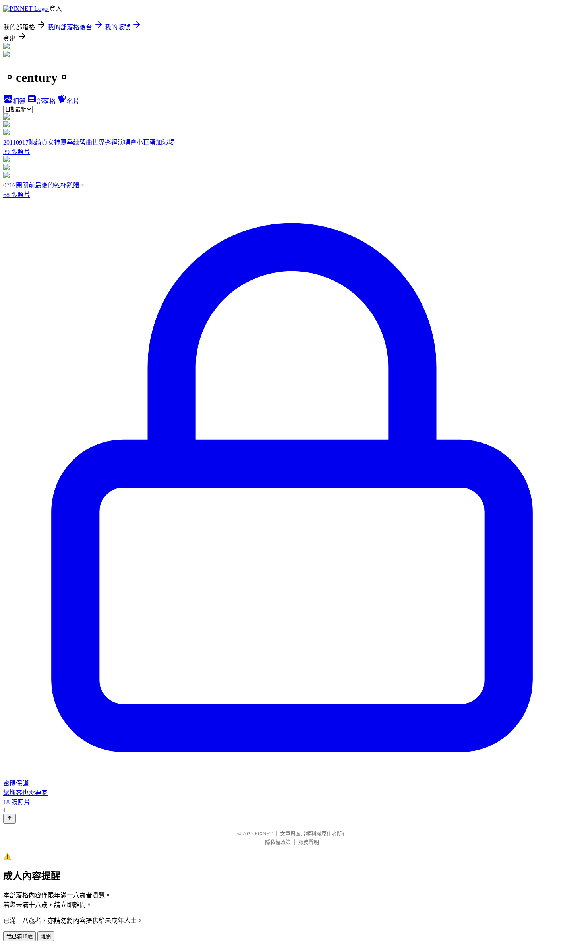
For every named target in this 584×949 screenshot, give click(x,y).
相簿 (20, 101)
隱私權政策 (278, 842)
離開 (46, 936)
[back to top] (9, 819)
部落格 (47, 101)
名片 (73, 101)
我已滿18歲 (19, 936)
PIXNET (264, 834)
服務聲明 (308, 842)
